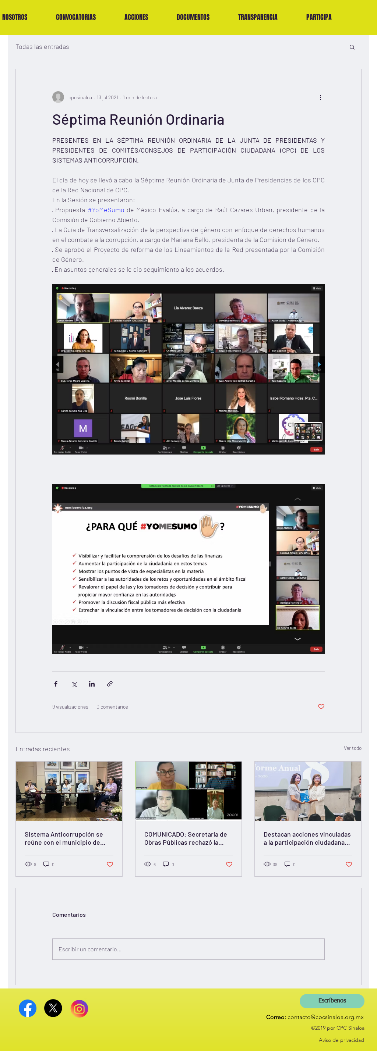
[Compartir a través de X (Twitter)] (73, 683)
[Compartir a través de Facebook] (55, 683)
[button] (76, 17)
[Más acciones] (320, 97)
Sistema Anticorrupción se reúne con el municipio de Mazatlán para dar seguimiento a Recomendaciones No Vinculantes (64, 838)
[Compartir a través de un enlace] (109, 683)
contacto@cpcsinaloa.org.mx (326, 1016)
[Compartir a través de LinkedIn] (91, 683)
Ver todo (353, 748)
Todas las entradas (42, 46)
